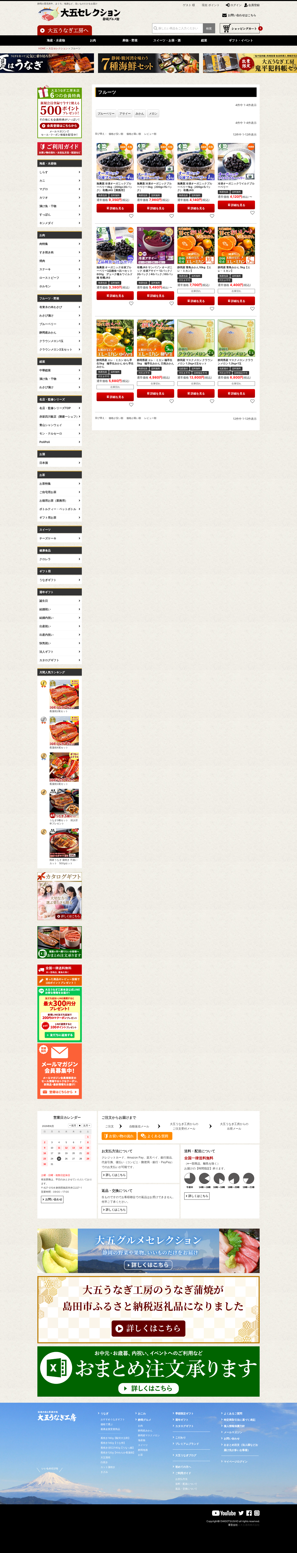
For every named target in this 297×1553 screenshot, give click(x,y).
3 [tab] (146, 78)
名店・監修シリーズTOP (55, 408)
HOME (42, 48)
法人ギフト (46, 651)
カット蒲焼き (108, 1467)
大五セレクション (58, 48)
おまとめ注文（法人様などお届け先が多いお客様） (241, 1447)
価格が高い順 (133, 133)
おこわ (142, 1413)
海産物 (141, 1440)
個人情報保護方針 (234, 1426)
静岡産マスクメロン (149, 1435)
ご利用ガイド (183, 1473)
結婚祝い (45, 609)
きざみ (104, 1471)
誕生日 (43, 600)
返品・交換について (186, 1488)
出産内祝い (46, 634)
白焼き (104, 1462)
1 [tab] (140, 78)
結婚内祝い (46, 617)
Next (294, 66)
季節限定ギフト (184, 1413)
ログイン (236, 5)
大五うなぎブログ (185, 1455)
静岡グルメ (144, 1419)
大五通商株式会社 (250, 1524)
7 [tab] (157, 78)
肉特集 (43, 243)
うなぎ (104, 1413)
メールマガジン (233, 1432)
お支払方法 (181, 1478)
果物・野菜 (130, 40)
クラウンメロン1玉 (51, 341)
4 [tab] (149, 78)
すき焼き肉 (46, 252)
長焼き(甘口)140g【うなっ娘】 (118, 1447)
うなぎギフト (47, 580)
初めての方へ (183, 1466)
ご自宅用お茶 (47, 492)
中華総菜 (45, 370)
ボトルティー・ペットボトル (57, 509)
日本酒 (43, 462)
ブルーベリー (47, 324)
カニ (42, 180)
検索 (209, 28)
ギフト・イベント (241, 40)
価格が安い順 (116, 133)
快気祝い (45, 643)
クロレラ (45, 559)
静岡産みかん (47, 332)
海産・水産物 (56, 40)
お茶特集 (45, 483)
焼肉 (42, 260)
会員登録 (254, 5)
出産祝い (45, 626)
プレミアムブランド (187, 1443)
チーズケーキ (47, 538)
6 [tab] (154, 78)
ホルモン (45, 286)
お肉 (93, 40)
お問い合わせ (53, 1199)
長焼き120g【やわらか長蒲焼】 (118, 1452)
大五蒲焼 (105, 1457)
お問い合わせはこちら (242, 15)
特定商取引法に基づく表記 (239, 1419)
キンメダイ (46, 223)
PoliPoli (44, 442)
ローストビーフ (49, 277)
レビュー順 (150, 133)
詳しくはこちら (116, 1174)
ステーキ (45, 269)
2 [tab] (143, 78)
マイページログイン (236, 1461)
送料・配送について (186, 1483)
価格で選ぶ (107, 1424)
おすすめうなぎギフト (113, 1419)
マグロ (43, 189)
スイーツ (143, 1445)
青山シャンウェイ (50, 425)
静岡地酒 (143, 1449)
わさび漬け (46, 315)
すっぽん (45, 214)
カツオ (43, 197)
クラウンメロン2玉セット (55, 349)
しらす (43, 172)
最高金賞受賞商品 (110, 1429)
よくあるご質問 (233, 1413)
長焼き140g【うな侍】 (113, 1442)
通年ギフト (182, 1419)
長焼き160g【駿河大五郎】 (116, 1437)
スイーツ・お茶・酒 (167, 40)
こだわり (180, 1437)
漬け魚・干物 (47, 206)
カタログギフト (49, 660)
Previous (3, 66)
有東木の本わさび (50, 307)
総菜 (204, 40)
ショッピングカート (240, 28)
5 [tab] (152, 78)
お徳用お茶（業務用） (53, 500)
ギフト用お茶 (47, 517)
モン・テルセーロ (50, 433)
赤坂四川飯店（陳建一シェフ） (59, 416)
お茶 (140, 1454)
